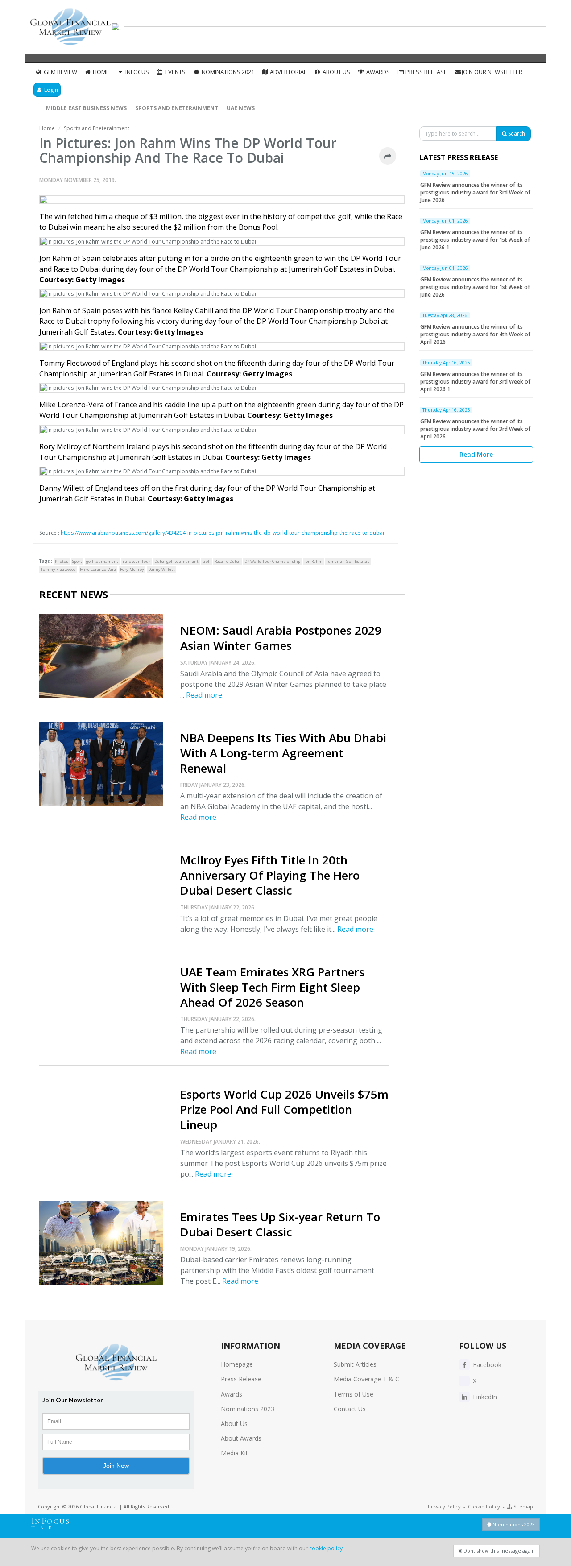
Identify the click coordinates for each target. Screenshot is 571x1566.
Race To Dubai (227, 561)
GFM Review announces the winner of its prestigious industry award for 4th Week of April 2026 (475, 334)
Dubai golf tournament (176, 561)
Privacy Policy (444, 1506)
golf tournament (102, 561)
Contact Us (350, 1409)
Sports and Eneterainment (176, 108)
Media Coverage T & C (366, 1379)
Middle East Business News (86, 108)
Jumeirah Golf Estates (348, 561)
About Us (335, 72)
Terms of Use (353, 1394)
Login (50, 90)
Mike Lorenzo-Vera (98, 569)
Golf (207, 561)
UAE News (241, 108)
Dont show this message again (498, 1550)
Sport (77, 561)
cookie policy (326, 1548)
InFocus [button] (136, 72)
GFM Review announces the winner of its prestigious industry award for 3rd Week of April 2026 (475, 428)
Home (100, 72)
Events (175, 72)
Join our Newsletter (492, 72)
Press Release (425, 72)
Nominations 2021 (227, 72)
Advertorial (287, 72)
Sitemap (522, 1506)
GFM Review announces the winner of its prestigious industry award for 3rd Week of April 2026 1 (475, 381)
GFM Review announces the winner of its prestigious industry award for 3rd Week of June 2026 (475, 192)
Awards (377, 72)
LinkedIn (484, 1396)
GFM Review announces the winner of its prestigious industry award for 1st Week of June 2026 (475, 287)
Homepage (237, 1364)
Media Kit (234, 1453)
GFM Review (59, 72)
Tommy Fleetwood (58, 569)
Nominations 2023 (247, 1409)
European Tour (136, 561)
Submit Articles (355, 1364)
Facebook (486, 1364)
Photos (61, 561)
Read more (204, 695)
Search (516, 133)
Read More (476, 454)
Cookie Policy (484, 1506)
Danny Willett (161, 569)
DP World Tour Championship (272, 561)
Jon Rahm (313, 561)
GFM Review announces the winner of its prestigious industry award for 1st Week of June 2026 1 (475, 239)
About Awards (241, 1438)
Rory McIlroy (132, 569)
